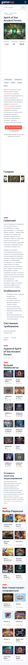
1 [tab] (7, 183)
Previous (6, 178)
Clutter (6, 82)
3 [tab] (11, 183)
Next (22, 178)
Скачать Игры (13, 13)
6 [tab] (18, 183)
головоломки (8, 94)
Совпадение (18, 79)
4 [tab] (14, 183)
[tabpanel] (14, 179)
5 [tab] (16, 183)
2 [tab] (9, 183)
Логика (13, 82)
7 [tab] (21, 183)
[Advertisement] (14, 62)
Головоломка (9, 14)
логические (7, 108)
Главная (6, 13)
